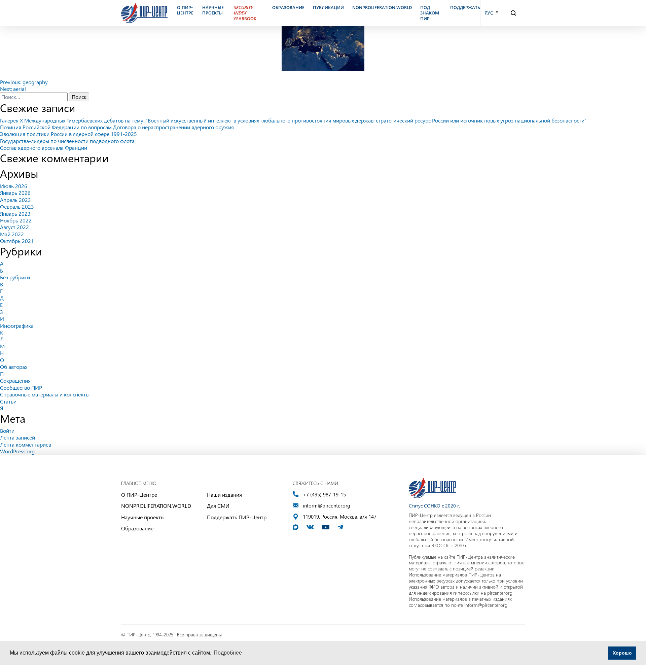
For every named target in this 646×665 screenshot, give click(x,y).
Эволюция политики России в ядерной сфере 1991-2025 (68, 133)
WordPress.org (17, 451)
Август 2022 (14, 227)
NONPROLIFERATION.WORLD (156, 505)
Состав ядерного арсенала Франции (43, 147)
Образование (137, 528)
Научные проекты (143, 517)
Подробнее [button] (228, 653)
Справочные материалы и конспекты (44, 394)
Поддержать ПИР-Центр (236, 517)
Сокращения (15, 380)
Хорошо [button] (622, 653)
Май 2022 (12, 234)
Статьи (8, 401)
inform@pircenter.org (326, 505)
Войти (7, 430)
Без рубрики (15, 277)
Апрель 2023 (15, 199)
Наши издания (224, 494)
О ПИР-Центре (139, 494)
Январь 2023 (15, 213)
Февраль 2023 (17, 206)
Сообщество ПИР (21, 387)
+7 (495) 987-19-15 (324, 494)
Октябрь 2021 (17, 240)
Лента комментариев (25, 444)
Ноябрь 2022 (16, 220)
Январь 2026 (15, 192)
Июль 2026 (13, 185)
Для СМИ (218, 505)
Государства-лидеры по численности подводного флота (67, 140)
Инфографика (17, 325)
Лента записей (17, 437)
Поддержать (465, 7)
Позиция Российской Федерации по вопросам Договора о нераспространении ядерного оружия (117, 127)
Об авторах (13, 366)
